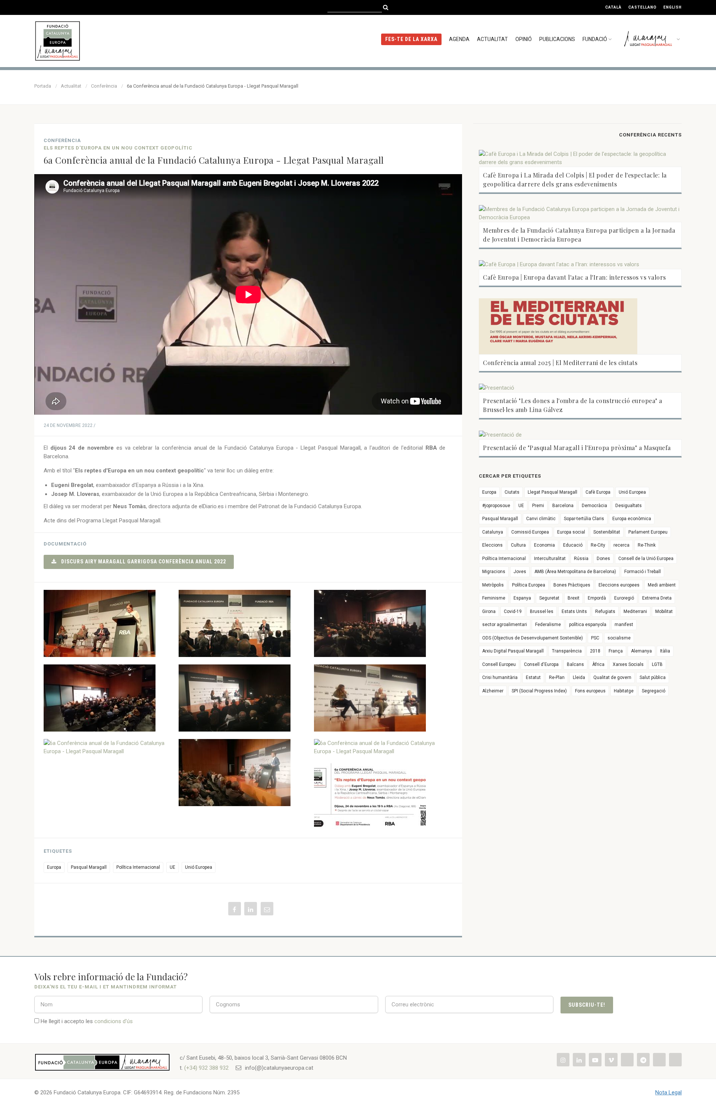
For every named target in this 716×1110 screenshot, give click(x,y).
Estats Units (574, 611)
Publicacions (557, 39)
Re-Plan (557, 677)
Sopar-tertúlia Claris (584, 518)
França (616, 651)
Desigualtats (628, 505)
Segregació (653, 691)
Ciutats (512, 492)
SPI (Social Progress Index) (539, 691)
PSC (595, 638)
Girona (489, 611)
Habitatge (624, 691)
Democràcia (594, 505)
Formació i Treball (642, 571)
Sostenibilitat (606, 532)
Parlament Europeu (648, 532)
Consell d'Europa (541, 664)
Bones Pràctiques (571, 585)
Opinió (523, 39)
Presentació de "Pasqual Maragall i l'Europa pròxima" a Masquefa (577, 448)
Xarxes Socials (628, 664)
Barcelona (563, 505)
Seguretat (549, 598)
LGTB (657, 664)
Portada (42, 86)
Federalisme (548, 624)
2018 (595, 651)
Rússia (581, 558)
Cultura (518, 545)
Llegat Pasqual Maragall (552, 492)
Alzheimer (492, 691)
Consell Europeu (499, 664)
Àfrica (598, 664)
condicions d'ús (113, 1021)
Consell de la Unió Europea (645, 558)
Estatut (533, 677)
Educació (572, 545)
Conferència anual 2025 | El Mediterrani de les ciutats (560, 363)
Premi (538, 505)
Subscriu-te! (586, 1005)
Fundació (594, 39)
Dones (603, 558)
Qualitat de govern (612, 677)
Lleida (579, 677)
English (672, 7)
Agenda (459, 39)
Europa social (571, 532)
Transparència (567, 651)
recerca (621, 545)
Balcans (575, 664)
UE (172, 867)
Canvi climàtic (541, 518)
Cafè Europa (597, 492)
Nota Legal (668, 1092)
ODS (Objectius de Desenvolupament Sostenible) (532, 638)
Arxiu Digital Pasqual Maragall (513, 651)
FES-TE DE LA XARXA (411, 39)
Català (613, 7)
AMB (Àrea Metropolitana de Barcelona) (575, 571)
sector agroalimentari (504, 624)
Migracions (493, 571)
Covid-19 (513, 611)
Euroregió (624, 598)
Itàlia (665, 651)
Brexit (574, 598)
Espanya (522, 598)
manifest (624, 624)
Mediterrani (635, 611)
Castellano (642, 7)
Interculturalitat (550, 558)
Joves (520, 571)
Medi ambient (662, 585)
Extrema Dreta (657, 598)
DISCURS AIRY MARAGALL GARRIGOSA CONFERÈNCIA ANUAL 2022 (141, 562)
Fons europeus (590, 691)
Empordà (597, 598)
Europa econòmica (631, 518)
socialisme (619, 638)
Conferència (104, 86)
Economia (544, 545)
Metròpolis (493, 585)
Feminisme (493, 598)
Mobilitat (664, 611)
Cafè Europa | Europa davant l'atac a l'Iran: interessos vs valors (574, 277)
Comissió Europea (530, 532)
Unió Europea (198, 867)
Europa (54, 867)
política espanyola (587, 624)
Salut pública (653, 677)
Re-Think (647, 545)
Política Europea (528, 585)
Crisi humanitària (500, 677)
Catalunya (492, 532)
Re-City (598, 545)
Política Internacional (138, 867)
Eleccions (492, 545)
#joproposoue (496, 505)
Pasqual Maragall (89, 867)
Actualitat (492, 39)
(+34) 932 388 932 (206, 1068)
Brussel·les (541, 611)
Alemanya (641, 651)
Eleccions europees (619, 585)
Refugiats (605, 611)
